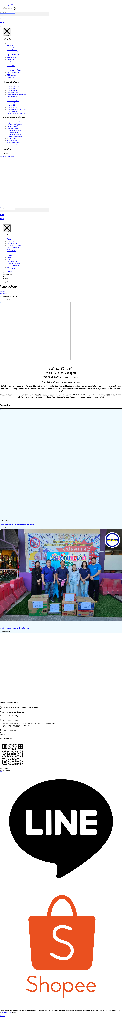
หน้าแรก (9, 43)
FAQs (8, 56)
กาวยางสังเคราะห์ (12, 96)
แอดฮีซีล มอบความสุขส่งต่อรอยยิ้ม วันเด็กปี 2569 (14, 628)
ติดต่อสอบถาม (11, 59)
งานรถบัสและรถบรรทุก (13, 128)
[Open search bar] (0, 207)
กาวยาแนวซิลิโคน (12, 88)
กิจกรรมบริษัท (11, 48)
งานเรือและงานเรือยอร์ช (14, 132)
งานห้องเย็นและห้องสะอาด (14, 124)
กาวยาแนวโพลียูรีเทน (13, 86)
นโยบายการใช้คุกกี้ (6, 1012)
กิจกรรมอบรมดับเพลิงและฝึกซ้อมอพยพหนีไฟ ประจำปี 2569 (17, 524)
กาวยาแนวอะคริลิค (12, 92)
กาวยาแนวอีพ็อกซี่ (12, 90)
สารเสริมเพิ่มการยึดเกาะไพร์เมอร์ (16, 94)
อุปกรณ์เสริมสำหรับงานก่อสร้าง (16, 99)
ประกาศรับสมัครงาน (13, 54)
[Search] (1, 15)
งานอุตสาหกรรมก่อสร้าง (14, 122)
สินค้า (2, 18)
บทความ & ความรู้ (12, 50)
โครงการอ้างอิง (11, 57)
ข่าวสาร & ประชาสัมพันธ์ (14, 52)
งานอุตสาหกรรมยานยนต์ (14, 130)
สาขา (2, 22)
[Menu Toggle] (0, 26)
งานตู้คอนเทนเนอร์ (12, 126)
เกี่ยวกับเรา (10, 45)
